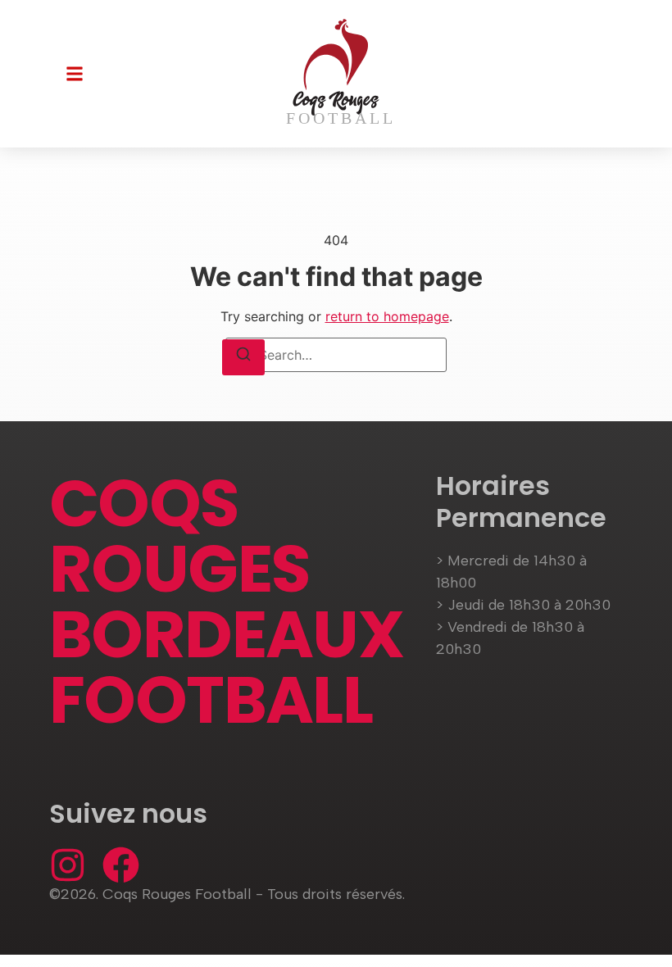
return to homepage (387, 316)
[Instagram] (67, 865)
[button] (75, 73)
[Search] (243, 357)
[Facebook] (120, 865)
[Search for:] (336, 355)
